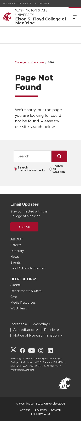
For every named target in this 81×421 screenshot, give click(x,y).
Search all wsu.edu (59, 169)
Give (13, 297)
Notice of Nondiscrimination (36, 335)
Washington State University (26, 3)
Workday (40, 324)
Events (15, 262)
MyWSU (56, 410)
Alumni (15, 285)
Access (25, 410)
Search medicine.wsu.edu (31, 169)
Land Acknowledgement (28, 268)
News (14, 257)
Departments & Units (25, 291)
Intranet (17, 324)
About (16, 239)
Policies (50, 330)
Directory (17, 251)
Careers (15, 245)
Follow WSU (40, 414)
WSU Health (19, 308)
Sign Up (24, 226)
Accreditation (24, 330)
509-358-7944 (52, 365)
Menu (75, 16)
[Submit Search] (59, 156)
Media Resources (23, 302)
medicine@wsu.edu (22, 369)
